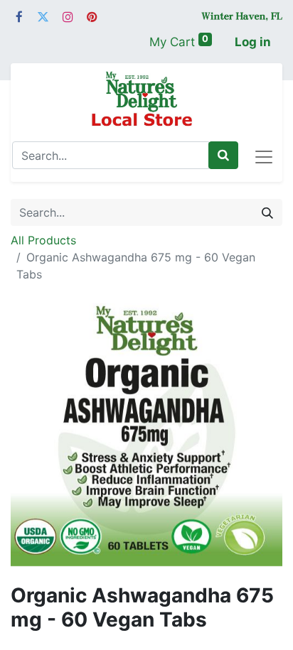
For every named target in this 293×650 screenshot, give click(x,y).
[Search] (223, 155)
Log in (253, 42)
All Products (43, 240)
